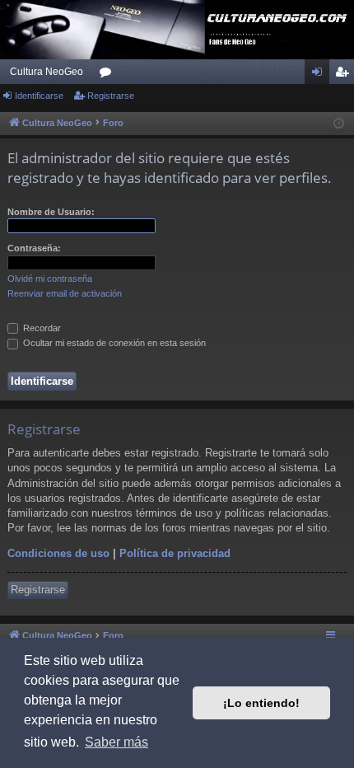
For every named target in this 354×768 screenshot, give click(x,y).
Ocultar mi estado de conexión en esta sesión (113, 343)
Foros (109, 75)
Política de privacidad (175, 553)
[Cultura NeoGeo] (177, 29)
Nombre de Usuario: (51, 212)
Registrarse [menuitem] (345, 75)
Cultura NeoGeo (46, 71)
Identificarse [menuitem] (320, 75)
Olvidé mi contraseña (49, 278)
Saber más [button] (116, 742)
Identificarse (39, 96)
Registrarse (110, 96)
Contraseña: (34, 248)
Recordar (41, 328)
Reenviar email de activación (64, 293)
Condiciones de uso (58, 553)
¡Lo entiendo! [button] (261, 702)
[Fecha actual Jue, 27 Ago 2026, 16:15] (338, 124)
